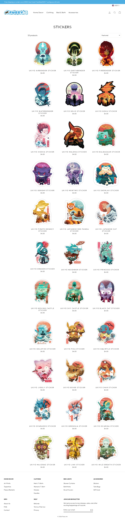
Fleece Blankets (9, 490)
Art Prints (7, 483)
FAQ (5, 507)
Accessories (73, 12)
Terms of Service (39, 507)
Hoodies (36, 493)
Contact (7, 510)
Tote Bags (96, 487)
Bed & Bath (61, 12)
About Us (7, 503)
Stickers (96, 483)
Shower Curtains (69, 483)
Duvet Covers (68, 490)
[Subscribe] (91, 510)
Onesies (36, 490)
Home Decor (38, 12)
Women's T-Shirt (39, 487)
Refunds (36, 503)
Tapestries (7, 487)
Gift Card (96, 490)
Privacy (36, 510)
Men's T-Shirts (38, 483)
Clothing (50, 12)
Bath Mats (67, 487)
